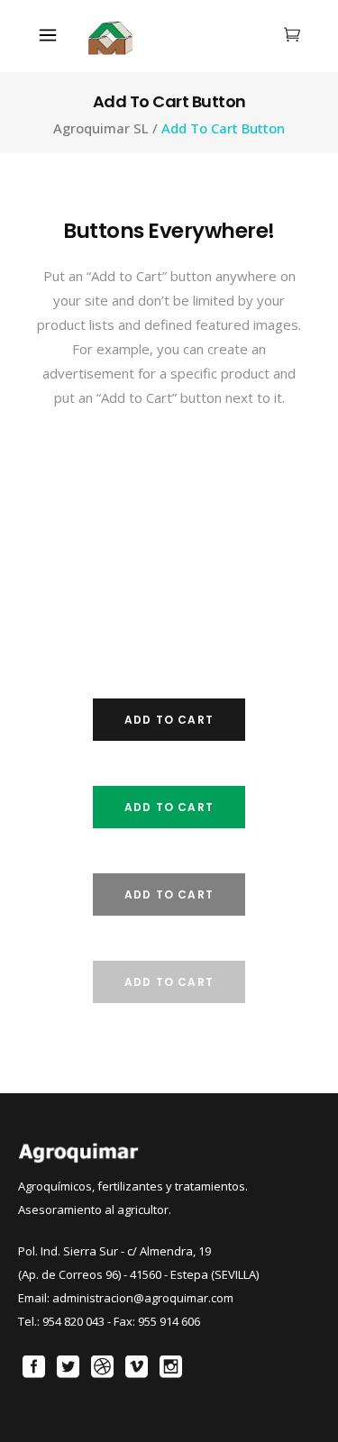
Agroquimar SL (101, 128)
